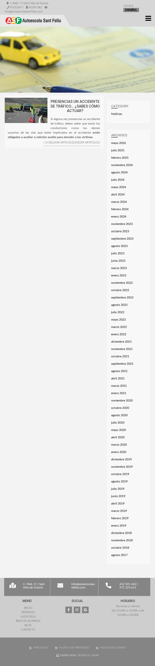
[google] (85, 610)
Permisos (28, 612)
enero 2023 (118, 275)
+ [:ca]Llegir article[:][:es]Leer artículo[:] (71, 142)
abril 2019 (118, 503)
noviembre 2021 (122, 349)
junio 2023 (118, 260)
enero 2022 (118, 334)
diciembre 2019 (121, 459)
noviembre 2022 (122, 282)
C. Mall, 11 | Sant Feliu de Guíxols (28, 3)
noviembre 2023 (122, 223)
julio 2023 (117, 253)
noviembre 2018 (122, 540)
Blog (28, 625)
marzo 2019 (119, 510)
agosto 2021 (119, 371)
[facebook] (68, 610)
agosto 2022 (119, 304)
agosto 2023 (119, 246)
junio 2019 (118, 496)
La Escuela (28, 616)
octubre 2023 (120, 231)
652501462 (35, 7)
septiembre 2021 (122, 363)
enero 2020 (118, 452)
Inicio (28, 608)
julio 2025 (117, 150)
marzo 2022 (119, 326)
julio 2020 (117, 422)
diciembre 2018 (121, 532)
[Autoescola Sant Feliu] (33, 16)
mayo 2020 (118, 429)
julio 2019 (117, 488)
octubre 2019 (120, 474)
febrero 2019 (120, 518)
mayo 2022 (118, 319)
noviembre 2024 (122, 165)
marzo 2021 (119, 385)
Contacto (28, 629)
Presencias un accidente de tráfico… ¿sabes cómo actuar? (75, 106)
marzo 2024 (119, 201)
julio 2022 (117, 312)
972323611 (17, 7)
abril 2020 (118, 437)
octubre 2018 (120, 547)
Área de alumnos (28, 621)
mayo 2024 (118, 187)
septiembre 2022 (122, 297)
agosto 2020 (119, 415)
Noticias (116, 113)
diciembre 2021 (121, 341)
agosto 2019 (119, 481)
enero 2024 (118, 216)
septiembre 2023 (122, 238)
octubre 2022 (120, 290)
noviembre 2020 (122, 400)
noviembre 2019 (122, 466)
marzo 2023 (119, 268)
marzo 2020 (119, 444)
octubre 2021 (120, 356)
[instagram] (77, 610)
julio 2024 (117, 179)
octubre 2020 (120, 407)
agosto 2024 (119, 172)
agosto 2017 (119, 555)
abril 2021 (118, 378)
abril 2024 (118, 194)
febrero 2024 (120, 209)
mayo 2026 (118, 143)
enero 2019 (118, 525)
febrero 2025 (120, 157)
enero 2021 (118, 393)
